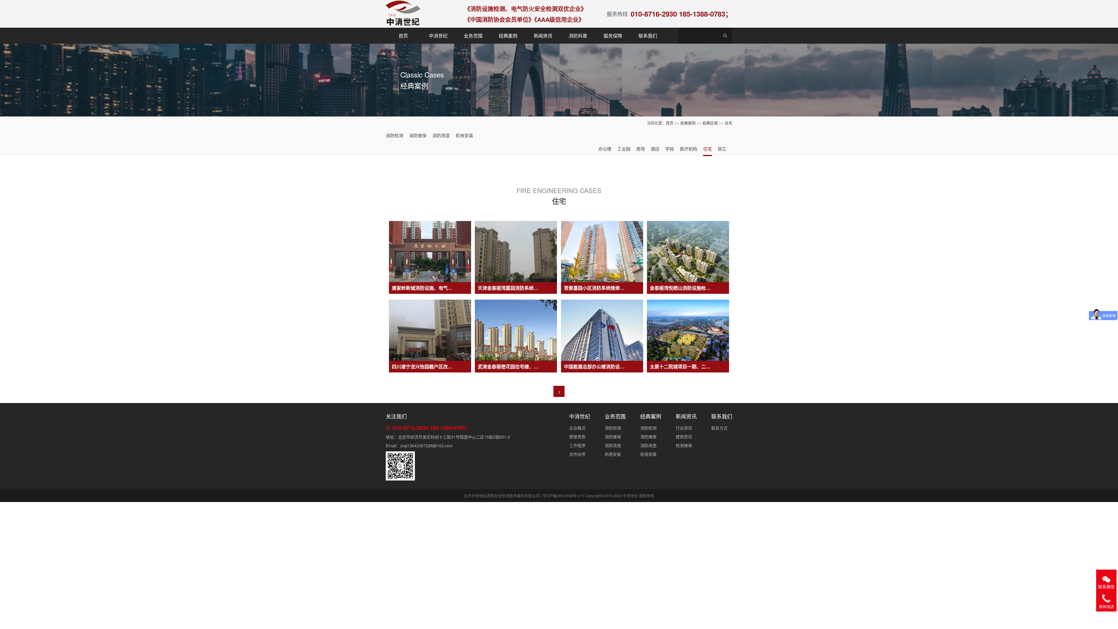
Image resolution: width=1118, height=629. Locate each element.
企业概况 (577, 428)
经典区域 (710, 123)
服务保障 (613, 35)
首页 (403, 35)
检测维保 (684, 445)
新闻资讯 (543, 35)
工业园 (623, 149)
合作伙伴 (577, 454)
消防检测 (394, 135)
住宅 (728, 123)
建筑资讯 (684, 436)
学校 (669, 149)
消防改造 (441, 135)
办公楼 (604, 149)
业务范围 (473, 35)
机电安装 (464, 135)
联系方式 (719, 428)
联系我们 (647, 35)
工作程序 (577, 445)
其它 (722, 149)
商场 (640, 149)
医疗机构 (688, 149)
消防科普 (578, 35)
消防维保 (418, 135)
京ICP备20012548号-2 (561, 495)
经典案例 (508, 35)
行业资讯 (684, 428)
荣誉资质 (577, 436)
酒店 (655, 149)
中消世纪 (438, 35)
